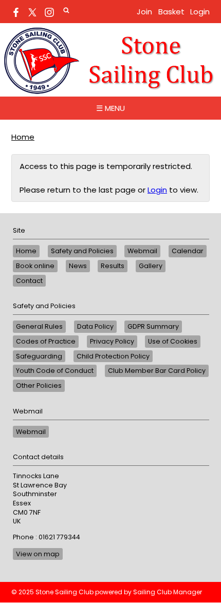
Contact (29, 280)
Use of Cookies (172, 341)
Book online (35, 265)
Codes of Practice (46, 341)
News (78, 265)
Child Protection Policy (113, 356)
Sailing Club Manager (167, 592)
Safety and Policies (82, 251)
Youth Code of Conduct (55, 370)
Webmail (142, 251)
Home (22, 136)
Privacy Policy (112, 341)
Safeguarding (39, 356)
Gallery (150, 265)
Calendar (188, 251)
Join (144, 11)
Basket (171, 11)
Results (112, 265)
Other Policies (39, 385)
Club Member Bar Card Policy (157, 370)
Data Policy (95, 326)
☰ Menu (110, 108)
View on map (38, 554)
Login (200, 11)
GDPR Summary (153, 326)
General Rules (39, 326)
